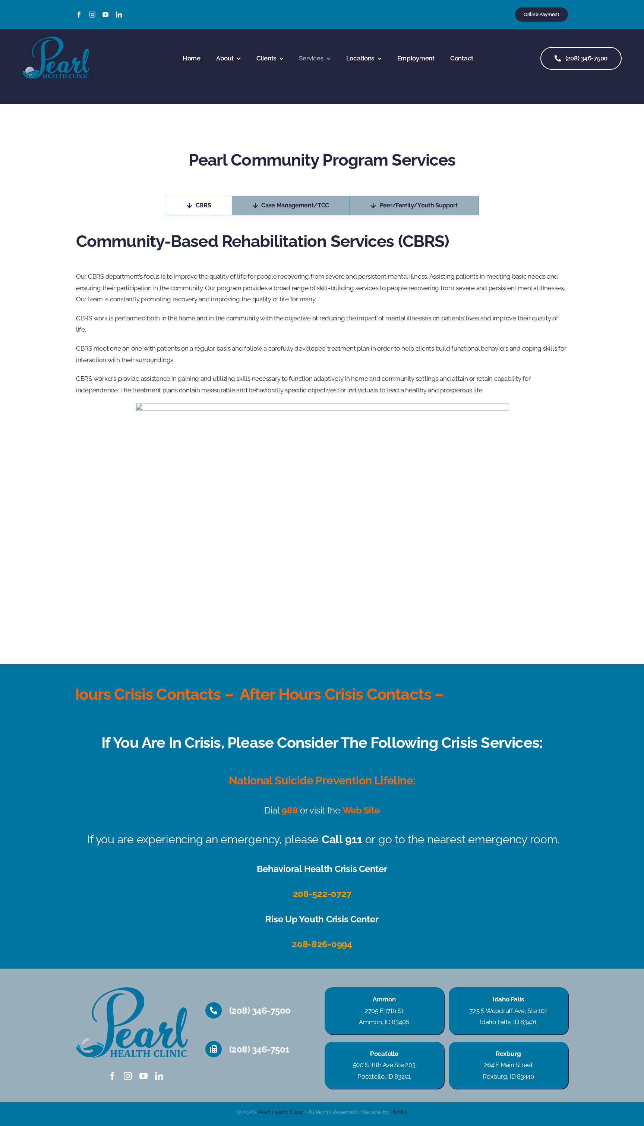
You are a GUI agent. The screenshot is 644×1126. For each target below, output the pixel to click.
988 (290, 810)
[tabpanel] (322, 423)
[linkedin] (119, 15)
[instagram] (92, 15)
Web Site (361, 810)
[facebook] (79, 15)
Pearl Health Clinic (280, 1112)
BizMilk (398, 1112)
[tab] (199, 205)
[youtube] (105, 15)
